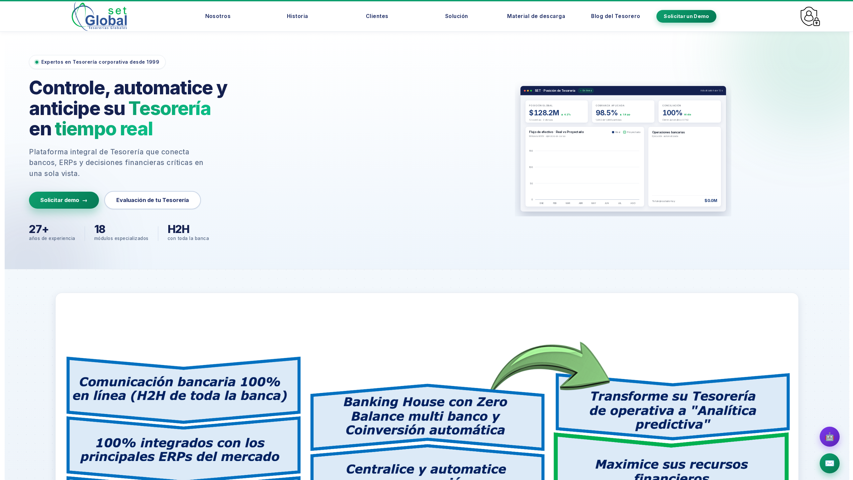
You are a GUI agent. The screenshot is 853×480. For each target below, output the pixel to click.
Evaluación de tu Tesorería (152, 200)
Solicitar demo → (64, 200)
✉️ (830, 463)
